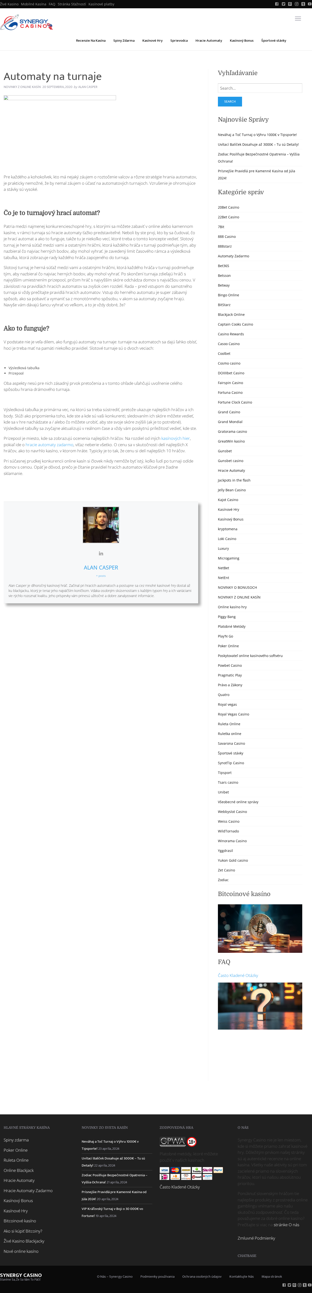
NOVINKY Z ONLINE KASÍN (22, 87)
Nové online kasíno (21, 1251)
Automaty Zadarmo (233, 256)
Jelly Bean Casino (232, 490)
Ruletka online (229, 733)
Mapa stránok (272, 1277)
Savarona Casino (231, 743)
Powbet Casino (230, 665)
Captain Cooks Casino (235, 324)
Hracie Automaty (208, 41)
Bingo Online (228, 295)
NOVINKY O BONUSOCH (237, 587)
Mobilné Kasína (33, 4)
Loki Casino (227, 538)
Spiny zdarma (16, 1140)
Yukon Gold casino (233, 860)
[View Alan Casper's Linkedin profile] (101, 553)
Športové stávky (273, 41)
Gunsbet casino (230, 460)
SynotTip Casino (231, 763)
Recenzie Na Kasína (91, 41)
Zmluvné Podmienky (256, 1238)
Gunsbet (225, 451)
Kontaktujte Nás (241, 1277)
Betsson (224, 275)
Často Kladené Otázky (238, 975)
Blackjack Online (231, 314)
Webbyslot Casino (232, 811)
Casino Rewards (231, 334)
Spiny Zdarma (124, 41)
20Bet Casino (228, 207)
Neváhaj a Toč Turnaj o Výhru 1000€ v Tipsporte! (257, 134)
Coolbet (224, 353)
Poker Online (228, 646)
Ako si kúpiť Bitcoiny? (23, 1231)
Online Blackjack (19, 1170)
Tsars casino (228, 782)
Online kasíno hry (232, 607)
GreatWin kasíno (231, 441)
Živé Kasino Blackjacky (24, 1241)
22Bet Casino (228, 217)
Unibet (223, 792)
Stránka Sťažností (72, 4)
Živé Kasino (9, 4)
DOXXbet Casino (231, 373)
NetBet (223, 568)
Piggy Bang (227, 616)
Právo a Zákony (230, 685)
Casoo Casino (229, 343)
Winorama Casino (232, 841)
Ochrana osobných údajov (202, 1277)
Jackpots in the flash (234, 480)
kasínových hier (175, 438)
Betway (224, 285)
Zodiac (223, 880)
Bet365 (223, 265)
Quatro (223, 694)
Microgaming (228, 558)
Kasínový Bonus (242, 41)
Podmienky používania (157, 1277)
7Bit (221, 226)
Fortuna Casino (230, 392)
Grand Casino (229, 412)
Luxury (223, 548)
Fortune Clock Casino (235, 402)
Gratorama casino (232, 431)
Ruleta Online (229, 724)
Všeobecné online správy (238, 802)
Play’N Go (225, 636)
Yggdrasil (225, 850)
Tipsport (225, 772)
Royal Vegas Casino (233, 714)
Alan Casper (101, 567)
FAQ (52, 4)
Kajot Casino (228, 499)
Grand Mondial (230, 421)
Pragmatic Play (230, 675)
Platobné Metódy (231, 626)
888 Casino (227, 236)
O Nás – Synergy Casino (115, 1277)
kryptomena (227, 529)
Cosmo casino (229, 363)
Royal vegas (227, 704)
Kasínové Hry (152, 41)
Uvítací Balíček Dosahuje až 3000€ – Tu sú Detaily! (258, 144)
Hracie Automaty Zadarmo (28, 1190)
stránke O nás (286, 1224)
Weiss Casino (228, 821)
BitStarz (224, 304)
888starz (225, 246)
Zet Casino (226, 870)
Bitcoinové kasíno (20, 1221)
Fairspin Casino (230, 382)
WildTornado (228, 831)
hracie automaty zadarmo (49, 444)
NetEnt (223, 577)
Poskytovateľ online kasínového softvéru (250, 655)
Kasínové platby (101, 4)
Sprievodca (179, 41)
